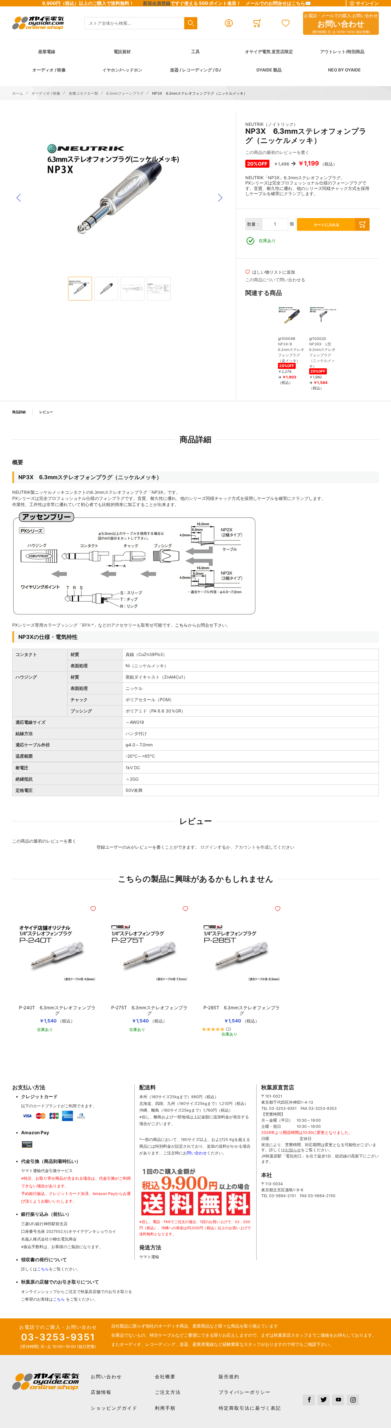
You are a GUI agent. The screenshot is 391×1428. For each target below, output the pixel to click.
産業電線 (46, 51)
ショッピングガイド (114, 1408)
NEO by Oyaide (344, 69)
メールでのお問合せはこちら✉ (278, 3)
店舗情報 (101, 1392)
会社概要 (165, 1376)
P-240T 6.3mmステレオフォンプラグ (57, 1010)
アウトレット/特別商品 (342, 51)
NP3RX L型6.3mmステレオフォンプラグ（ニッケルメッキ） (322, 355)
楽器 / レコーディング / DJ (195, 69)
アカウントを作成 (252, 847)
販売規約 (229, 1376)
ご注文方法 (168, 1392)
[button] (18, 198)
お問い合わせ (106, 1376)
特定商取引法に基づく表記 (250, 1408)
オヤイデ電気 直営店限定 (269, 51)
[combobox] (140, 23)
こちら (181, 625)
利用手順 (165, 1408)
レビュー (46, 412)
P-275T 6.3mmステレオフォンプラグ (149, 1010)
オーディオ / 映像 (49, 69)
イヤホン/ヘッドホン (122, 69)
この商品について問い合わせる (275, 279)
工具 (195, 51)
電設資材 (122, 51)
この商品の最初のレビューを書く (277, 152)
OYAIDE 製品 (269, 69)
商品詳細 (19, 412)
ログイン (208, 847)
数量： (253, 224)
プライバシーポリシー (245, 1392)
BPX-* (88, 625)
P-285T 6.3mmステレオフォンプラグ (241, 1010)
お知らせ (293, 1150)
